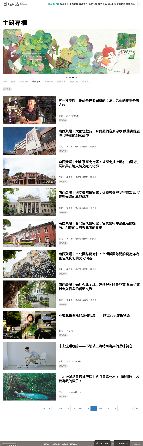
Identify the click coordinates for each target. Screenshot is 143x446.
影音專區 (64, 4)
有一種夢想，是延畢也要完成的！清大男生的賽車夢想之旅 (99, 102)
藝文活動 (93, 4)
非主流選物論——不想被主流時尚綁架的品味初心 (95, 346)
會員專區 (121, 4)
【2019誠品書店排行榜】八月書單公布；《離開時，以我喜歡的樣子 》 (99, 379)
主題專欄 (74, 4)
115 (80, 408)
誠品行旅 (56, 444)
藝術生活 (86, 81)
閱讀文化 (74, 81)
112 (60, 408)
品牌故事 (61, 81)
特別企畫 (24, 81)
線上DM (112, 4)
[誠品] (15, 4)
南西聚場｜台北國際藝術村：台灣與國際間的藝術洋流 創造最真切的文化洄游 (99, 256)
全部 (5, 81)
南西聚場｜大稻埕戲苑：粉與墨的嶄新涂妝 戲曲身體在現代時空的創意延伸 (99, 133)
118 (100, 408)
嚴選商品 (102, 4)
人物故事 (49, 81)
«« (44, 408)
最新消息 (83, 4)
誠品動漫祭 (53, 4)
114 (73, 408)
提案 (13, 81)
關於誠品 (130, 4)
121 (121, 408)
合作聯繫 (111, 444)
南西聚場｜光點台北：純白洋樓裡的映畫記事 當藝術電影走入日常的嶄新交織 (99, 287)
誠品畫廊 (65, 444)
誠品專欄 (36, 81)
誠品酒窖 (73, 444)
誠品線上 (47, 444)
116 (87, 408)
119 (107, 408)
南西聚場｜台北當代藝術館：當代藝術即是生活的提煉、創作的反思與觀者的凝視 (97, 225)
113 (67, 408)
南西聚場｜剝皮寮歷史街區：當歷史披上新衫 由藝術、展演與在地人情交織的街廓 (99, 164)
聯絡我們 (137, 444)
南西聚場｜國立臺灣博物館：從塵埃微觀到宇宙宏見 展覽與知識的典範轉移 (99, 195)
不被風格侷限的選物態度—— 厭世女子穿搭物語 (94, 315)
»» (137, 408)
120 (114, 408)
